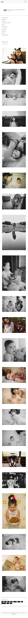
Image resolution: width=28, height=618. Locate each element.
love (22, 601)
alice (2, 601)
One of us (4, 31)
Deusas (3, 21)
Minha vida (4, 28)
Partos (3, 33)
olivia (8, 603)
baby (8, 601)
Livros (3, 24)
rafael (11, 603)
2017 (3, 44)
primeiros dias (5, 35)
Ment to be (4, 26)
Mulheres (4, 29)
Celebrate (4, 19)
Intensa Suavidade (6, 22)
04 (4, 44)
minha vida (4, 603)
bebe (11, 601)
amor (5, 601)
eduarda (15, 601)
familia (19, 601)
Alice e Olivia (5, 17)
